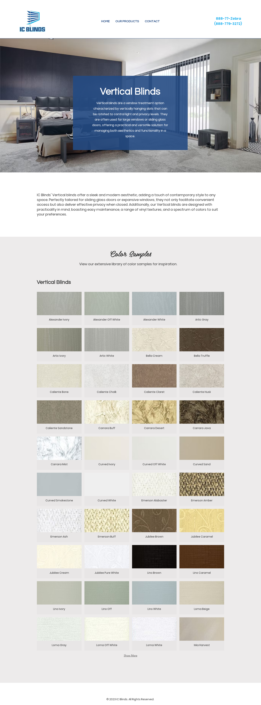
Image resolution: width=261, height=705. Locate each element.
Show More (130, 655)
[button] (127, 21)
